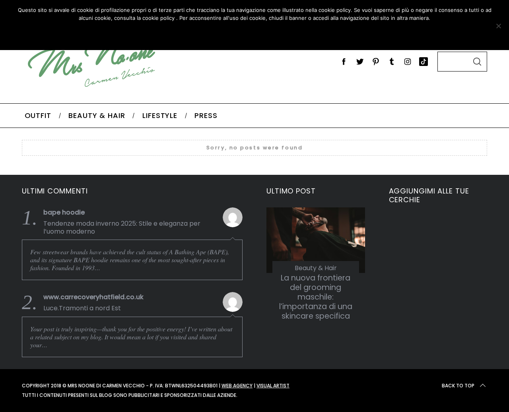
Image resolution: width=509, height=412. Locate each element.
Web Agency (237, 385)
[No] (498, 26)
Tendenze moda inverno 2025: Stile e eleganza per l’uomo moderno (121, 228)
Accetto (208, 34)
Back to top (458, 385)
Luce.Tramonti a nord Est (82, 308)
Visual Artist (272, 385)
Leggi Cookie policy (283, 34)
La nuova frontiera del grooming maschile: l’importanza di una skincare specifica (315, 297)
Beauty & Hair (316, 268)
